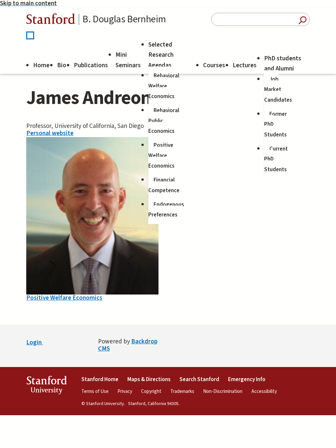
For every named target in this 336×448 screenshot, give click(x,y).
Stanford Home (99, 379)
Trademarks (182, 391)
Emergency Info (246, 379)
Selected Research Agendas (161, 55)
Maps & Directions (149, 379)
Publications (91, 65)
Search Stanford (199, 379)
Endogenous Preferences (166, 210)
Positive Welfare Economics (161, 155)
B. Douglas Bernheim (124, 19)
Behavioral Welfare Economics (163, 86)
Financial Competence (163, 185)
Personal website (50, 133)
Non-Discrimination (222, 391)
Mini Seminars (128, 60)
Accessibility (264, 391)
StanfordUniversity (46, 386)
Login (34, 342)
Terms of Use (95, 391)
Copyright (151, 391)
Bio (61, 65)
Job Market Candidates (278, 89)
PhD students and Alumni (282, 63)
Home (41, 65)
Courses (214, 65)
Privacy (124, 391)
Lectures (245, 65)
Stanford (50, 20)
